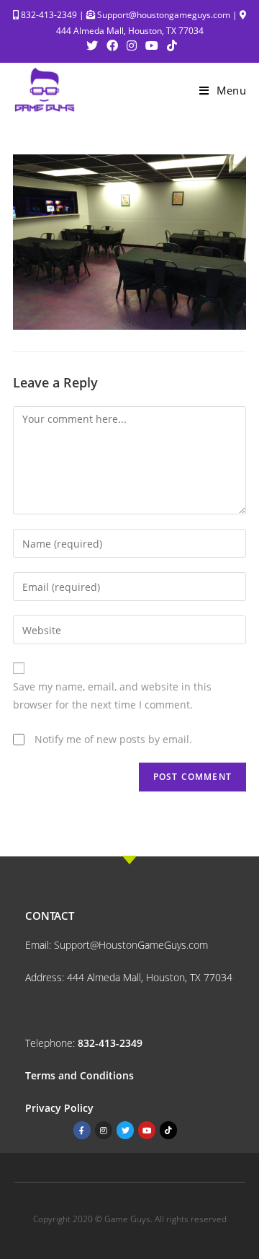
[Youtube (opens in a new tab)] (152, 45)
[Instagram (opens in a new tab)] (131, 45)
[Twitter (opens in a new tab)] (92, 45)
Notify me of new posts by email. (113, 739)
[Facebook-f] (82, 1130)
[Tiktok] (168, 1130)
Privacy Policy (60, 1108)
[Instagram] (103, 1130)
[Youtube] (146, 1130)
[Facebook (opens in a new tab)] (112, 45)
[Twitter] (125, 1130)
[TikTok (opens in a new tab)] (170, 45)
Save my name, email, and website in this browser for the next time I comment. (112, 695)
